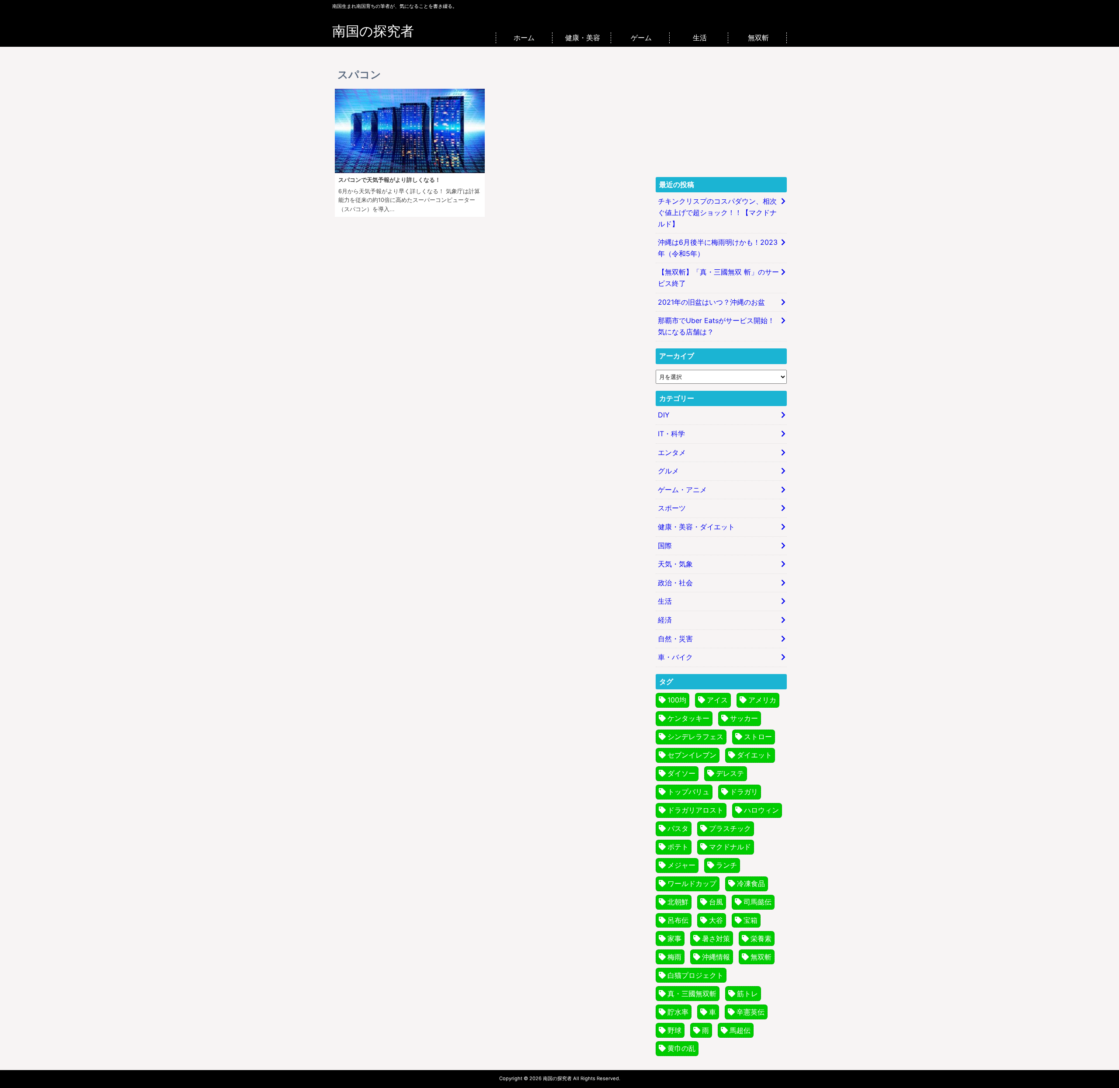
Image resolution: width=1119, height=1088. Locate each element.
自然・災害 (675, 638)
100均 (676, 699)
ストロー (758, 736)
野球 (674, 1030)
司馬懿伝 (757, 901)
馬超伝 (740, 1030)
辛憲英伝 (751, 1012)
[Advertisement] (721, 115)
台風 (716, 901)
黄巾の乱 (681, 1048)
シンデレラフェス (695, 736)
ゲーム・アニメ (682, 489)
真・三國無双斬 (691, 993)
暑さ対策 (716, 938)
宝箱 (751, 920)
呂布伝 (677, 920)
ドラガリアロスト (695, 810)
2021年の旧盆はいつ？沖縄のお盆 (711, 302)
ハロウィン (761, 810)
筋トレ (747, 993)
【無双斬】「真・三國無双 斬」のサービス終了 (718, 278)
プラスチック (730, 828)
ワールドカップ (691, 883)
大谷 (716, 920)
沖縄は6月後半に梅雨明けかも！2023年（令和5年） (718, 248)
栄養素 (761, 938)
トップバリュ (688, 791)
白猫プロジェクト (695, 975)
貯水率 (677, 1012)
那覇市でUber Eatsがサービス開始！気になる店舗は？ (716, 326)
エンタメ (672, 452)
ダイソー (681, 773)
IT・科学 (671, 433)
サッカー (744, 718)
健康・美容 (582, 37)
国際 (665, 545)
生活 (700, 37)
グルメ (668, 470)
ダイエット (754, 755)
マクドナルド (730, 846)
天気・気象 (675, 564)
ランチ (726, 865)
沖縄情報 (716, 956)
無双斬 (758, 37)
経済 (665, 619)
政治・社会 (675, 582)
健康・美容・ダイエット (696, 526)
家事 (674, 938)
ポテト (677, 846)
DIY (664, 414)
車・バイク (675, 657)
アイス (717, 699)
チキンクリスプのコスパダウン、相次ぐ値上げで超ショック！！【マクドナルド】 (717, 212)
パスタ (677, 828)
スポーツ (672, 508)
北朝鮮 (677, 901)
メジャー (681, 865)
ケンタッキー (688, 718)
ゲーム (641, 37)
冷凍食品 (751, 883)
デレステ (730, 773)
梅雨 (674, 956)
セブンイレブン (691, 755)
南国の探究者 (373, 31)
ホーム (524, 37)
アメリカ (762, 699)
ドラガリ (744, 791)
